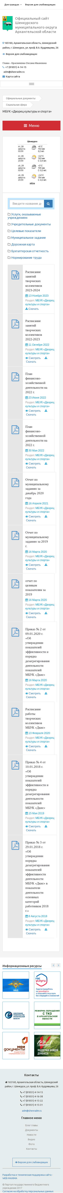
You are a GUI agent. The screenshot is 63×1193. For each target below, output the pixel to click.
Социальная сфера (16, 104)
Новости (31, 1134)
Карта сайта (12, 76)
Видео (31, 1139)
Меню (34, 125)
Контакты (31, 1149)
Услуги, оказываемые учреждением (24, 216)
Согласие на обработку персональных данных (28, 1191)
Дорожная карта (23, 244)
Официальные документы (20, 98)
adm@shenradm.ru (32, 1110)
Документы (31, 1130)
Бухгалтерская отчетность (30, 251)
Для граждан (11, 4)
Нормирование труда (26, 257)
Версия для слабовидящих (40, 4)
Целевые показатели (26, 231)
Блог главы (31, 1125)
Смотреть (35, 358)
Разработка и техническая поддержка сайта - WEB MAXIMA (28, 1177)
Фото (31, 1144)
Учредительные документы (31, 224)
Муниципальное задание (28, 237)
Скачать (34, 308)
